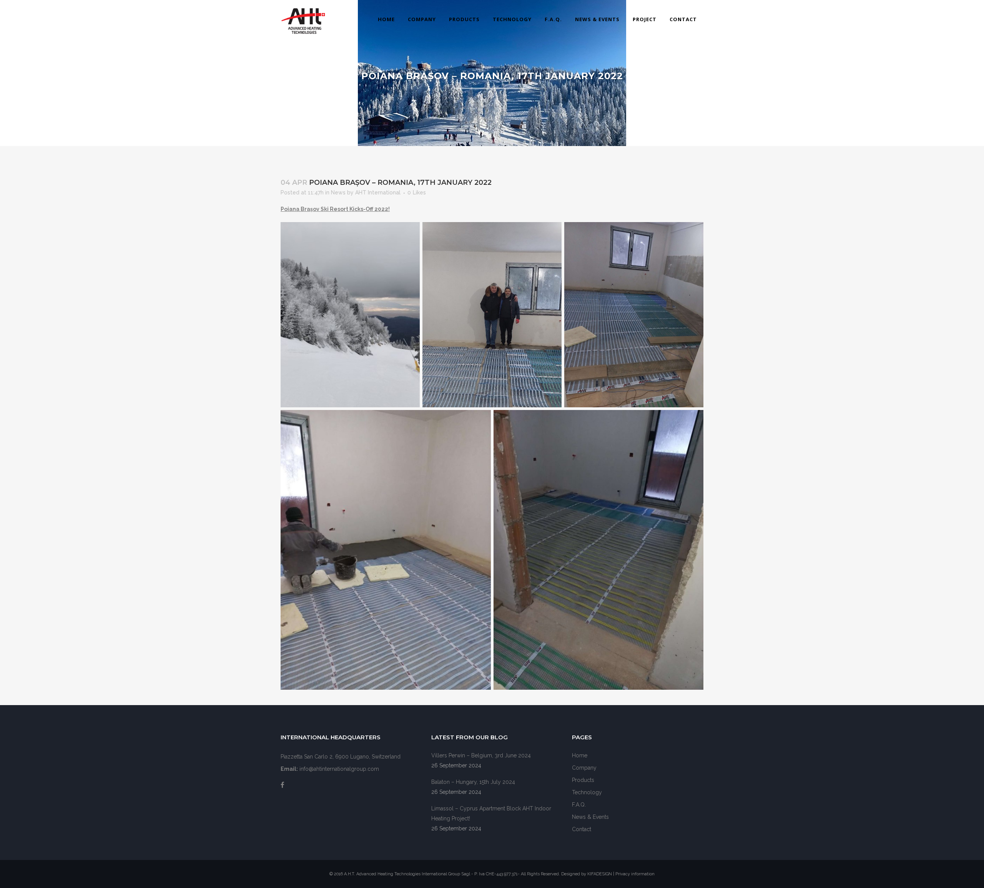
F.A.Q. (579, 805)
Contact (581, 829)
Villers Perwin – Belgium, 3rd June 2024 (481, 755)
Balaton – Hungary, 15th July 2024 (473, 782)
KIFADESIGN (600, 873)
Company (584, 768)
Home (579, 755)
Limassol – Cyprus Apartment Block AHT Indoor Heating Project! (491, 813)
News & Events (590, 817)
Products (583, 780)
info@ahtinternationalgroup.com (339, 769)
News (338, 192)
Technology (587, 792)
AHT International (378, 192)
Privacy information (635, 873)
